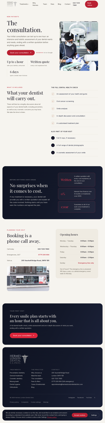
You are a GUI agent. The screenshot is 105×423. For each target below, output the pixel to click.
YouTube (89, 397)
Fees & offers (35, 381)
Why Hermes (35, 4)
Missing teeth (14, 381)
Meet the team (36, 376)
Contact (67, 4)
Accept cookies (79, 415)
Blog (59, 4)
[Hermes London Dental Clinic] (12, 4)
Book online (89, 4)
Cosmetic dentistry (16, 378)
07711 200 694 (43, 255)
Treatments (24, 4)
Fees (52, 4)
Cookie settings (36, 402)
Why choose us (36, 373)
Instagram (71, 397)
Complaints (24, 402)
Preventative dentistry (17, 373)
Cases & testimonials (38, 384)
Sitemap (45, 402)
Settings (94, 415)
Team (45, 4)
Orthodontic (14, 387)
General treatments (16, 376)
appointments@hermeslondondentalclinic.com (67, 384)
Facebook (80, 397)
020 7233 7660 (76, 4)
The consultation (37, 378)
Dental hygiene (15, 384)
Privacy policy (14, 402)
